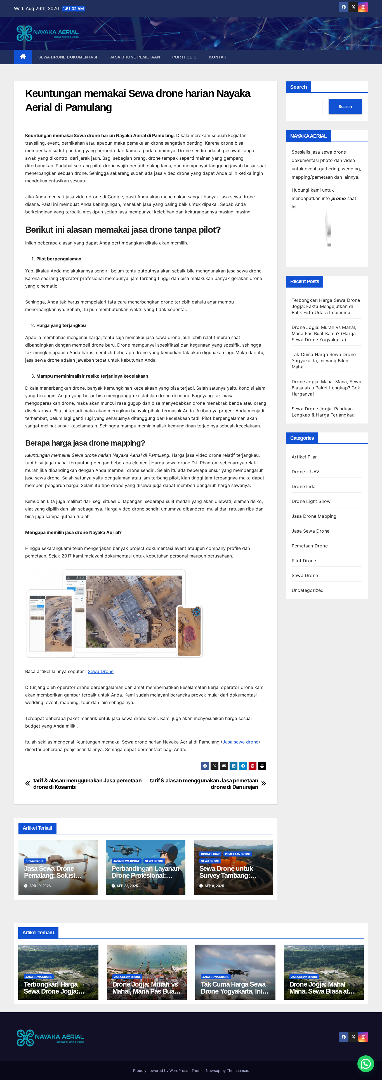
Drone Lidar (210, 854)
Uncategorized (308, 590)
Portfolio (184, 57)
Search (298, 87)
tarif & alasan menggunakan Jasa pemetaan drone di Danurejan (204, 783)
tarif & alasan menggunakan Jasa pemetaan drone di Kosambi (87, 783)
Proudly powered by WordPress (161, 1070)
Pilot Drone (304, 560)
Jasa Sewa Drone (126, 861)
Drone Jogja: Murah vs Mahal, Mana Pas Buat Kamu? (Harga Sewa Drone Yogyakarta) (324, 333)
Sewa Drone (101, 671)
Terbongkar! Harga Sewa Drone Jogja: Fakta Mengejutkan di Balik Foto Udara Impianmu (326, 306)
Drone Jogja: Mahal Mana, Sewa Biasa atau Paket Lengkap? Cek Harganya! (326, 388)
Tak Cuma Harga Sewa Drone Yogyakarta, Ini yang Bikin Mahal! (324, 361)
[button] (365, 1063)
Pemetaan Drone (238, 854)
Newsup (213, 1070)
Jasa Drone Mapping (314, 516)
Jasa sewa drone (240, 742)
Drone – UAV (305, 471)
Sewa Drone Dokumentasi (67, 57)
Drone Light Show (311, 501)
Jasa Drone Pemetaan (135, 57)
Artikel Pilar (304, 457)
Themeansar (237, 1070)
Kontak (218, 57)
